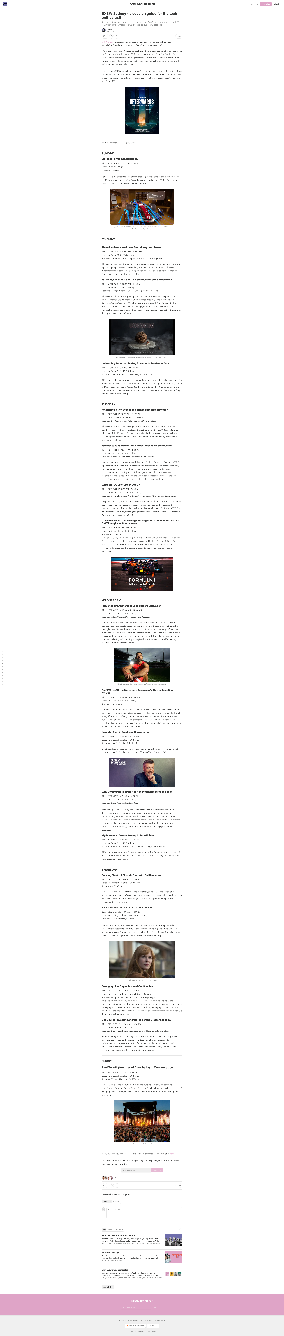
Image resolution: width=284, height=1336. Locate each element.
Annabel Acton (116, 1260)
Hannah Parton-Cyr (134, 1243)
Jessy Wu (110, 29)
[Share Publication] (256, 4)
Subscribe (266, 4)
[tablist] (111, 1201)
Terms (149, 1320)
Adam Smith (147, 1278)
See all (106, 1287)
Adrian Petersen (125, 1278)
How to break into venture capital (118, 1235)
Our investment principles (115, 1270)
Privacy (143, 1320)
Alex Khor (135, 1278)
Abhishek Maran (155, 1243)
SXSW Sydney (108, 42)
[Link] (98, 153)
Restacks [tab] (116, 1202)
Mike (140, 1278)
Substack (131, 1331)
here (118, 81)
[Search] (252, 4)
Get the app (152, 1326)
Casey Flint (122, 1243)
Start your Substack (136, 1326)
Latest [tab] (110, 1229)
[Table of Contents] (2, 668)
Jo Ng (144, 1243)
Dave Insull (114, 1278)
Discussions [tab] (118, 1229)
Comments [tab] (107, 1202)
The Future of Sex (110, 1252)
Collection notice (159, 1320)
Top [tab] (104, 1229)
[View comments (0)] (111, 36)
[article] (142, 1241)
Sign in (277, 4)
